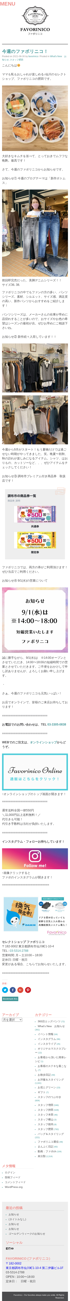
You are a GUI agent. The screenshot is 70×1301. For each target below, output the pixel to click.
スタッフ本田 (45, 1114)
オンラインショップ (43, 742)
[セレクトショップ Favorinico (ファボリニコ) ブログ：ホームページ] (35, 36)
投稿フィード (13, 1177)
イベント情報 (45, 1034)
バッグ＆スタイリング (51, 1133)
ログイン (10, 1172)
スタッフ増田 (45, 1104)
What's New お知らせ (51, 1026)
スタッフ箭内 (45, 1124)
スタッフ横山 (45, 1119)
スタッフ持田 (45, 1109)
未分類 (42, 1156)
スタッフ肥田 (16, 59)
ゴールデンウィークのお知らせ (27, 1233)
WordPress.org (14, 1186)
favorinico (33, 56)
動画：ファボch (47, 1151)
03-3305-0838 (56, 724)
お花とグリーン (47, 1087)
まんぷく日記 (45, 1146)
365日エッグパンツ (49, 1021)
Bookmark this (10, 999)
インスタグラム (47, 1038)
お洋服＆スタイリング (51, 1079)
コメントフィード (15, 1182)
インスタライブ (47, 1043)
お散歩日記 (44, 1074)
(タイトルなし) (17, 1219)
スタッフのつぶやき (49, 1097)
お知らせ (14, 1214)
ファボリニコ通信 (48, 1141)
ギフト (42, 1092)
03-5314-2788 (19, 950)
